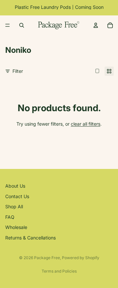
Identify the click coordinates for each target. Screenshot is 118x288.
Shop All (14, 207)
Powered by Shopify (80, 257)
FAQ (9, 217)
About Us (15, 186)
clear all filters (85, 124)
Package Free (47, 257)
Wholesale (16, 227)
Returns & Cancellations (30, 237)
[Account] (95, 25)
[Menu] (7, 25)
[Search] (21, 25)
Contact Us (17, 196)
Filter (17, 71)
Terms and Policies (59, 271)
